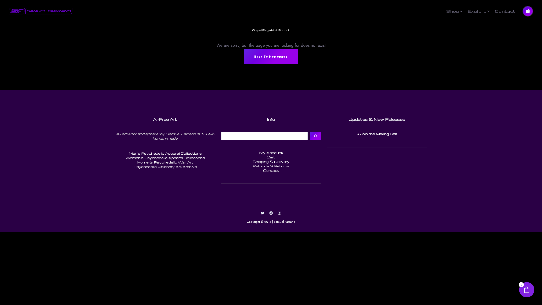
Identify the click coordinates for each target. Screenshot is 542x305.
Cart (271, 157)
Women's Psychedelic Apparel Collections (165, 158)
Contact (505, 11)
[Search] (315, 136)
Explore (477, 11)
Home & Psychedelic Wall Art (165, 162)
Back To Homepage (271, 56)
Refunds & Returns (271, 166)
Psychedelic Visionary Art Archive (165, 167)
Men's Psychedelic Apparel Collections (165, 153)
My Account (271, 153)
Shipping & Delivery (271, 161)
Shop (452, 11)
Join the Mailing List (378, 134)
